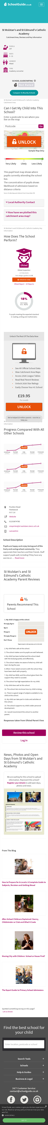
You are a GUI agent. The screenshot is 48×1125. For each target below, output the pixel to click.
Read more (19, 558)
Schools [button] (24, 1065)
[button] (24, 202)
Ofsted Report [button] (19, 284)
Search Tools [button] (24, 1058)
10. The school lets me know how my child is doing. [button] (23, 689)
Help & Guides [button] (24, 1072)
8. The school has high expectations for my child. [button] (22, 681)
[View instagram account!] (37, 1100)
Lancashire (13, 531)
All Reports (30, 284)
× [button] (46, 1106)
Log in (24, 740)
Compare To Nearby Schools (24, 93)
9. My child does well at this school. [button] (17, 685)
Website (12, 516)
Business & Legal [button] (24, 1078)
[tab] (24, 203)
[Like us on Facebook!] (11, 1100)
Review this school (24, 732)
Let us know (8, 1011)
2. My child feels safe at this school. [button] (17, 648)
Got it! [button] (24, 1120)
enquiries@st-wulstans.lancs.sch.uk (24, 526)
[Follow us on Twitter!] (24, 1100)
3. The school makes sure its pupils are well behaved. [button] (23, 652)
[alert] (24, 1114)
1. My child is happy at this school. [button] (17, 620)
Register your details (16, 782)
